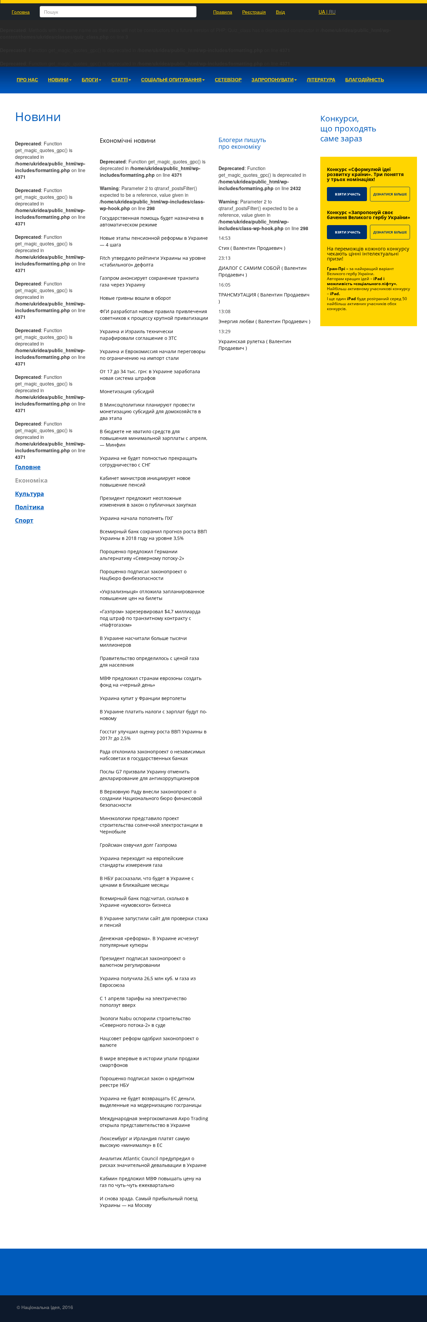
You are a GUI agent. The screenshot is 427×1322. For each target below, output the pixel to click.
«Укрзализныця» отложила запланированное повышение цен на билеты (152, 594)
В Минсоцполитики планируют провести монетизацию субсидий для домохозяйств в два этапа (150, 411)
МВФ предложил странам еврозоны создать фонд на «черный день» (150, 681)
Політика (29, 507)
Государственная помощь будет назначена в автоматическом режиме (151, 221)
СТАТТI (119, 79)
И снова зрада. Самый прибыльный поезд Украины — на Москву (148, 1201)
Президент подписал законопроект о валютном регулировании (142, 961)
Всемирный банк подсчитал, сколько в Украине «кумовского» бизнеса (144, 901)
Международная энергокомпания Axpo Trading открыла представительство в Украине (154, 1121)
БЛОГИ (90, 79)
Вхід (280, 11)
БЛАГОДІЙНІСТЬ (364, 79)
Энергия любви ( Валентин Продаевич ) (264, 321)
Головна (21, 11)
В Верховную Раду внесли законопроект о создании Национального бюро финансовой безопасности (151, 798)
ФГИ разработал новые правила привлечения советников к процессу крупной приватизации (154, 314)
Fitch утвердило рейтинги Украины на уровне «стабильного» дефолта (153, 261)
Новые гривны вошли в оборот (135, 298)
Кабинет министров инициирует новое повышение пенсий (145, 481)
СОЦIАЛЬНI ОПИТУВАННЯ (171, 79)
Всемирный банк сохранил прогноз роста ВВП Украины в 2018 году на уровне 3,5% (153, 534)
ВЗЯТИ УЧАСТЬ (347, 194)
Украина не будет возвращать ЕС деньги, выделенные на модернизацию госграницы (150, 1101)
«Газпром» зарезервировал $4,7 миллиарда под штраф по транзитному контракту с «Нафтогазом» (150, 618)
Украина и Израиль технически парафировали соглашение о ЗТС (138, 334)
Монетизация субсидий (127, 391)
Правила (222, 11)
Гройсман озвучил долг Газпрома (138, 845)
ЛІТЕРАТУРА (321, 79)
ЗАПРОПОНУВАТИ (273, 79)
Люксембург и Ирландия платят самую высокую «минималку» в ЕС (145, 1141)
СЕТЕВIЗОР (228, 79)
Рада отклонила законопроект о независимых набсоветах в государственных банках (152, 754)
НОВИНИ (58, 79)
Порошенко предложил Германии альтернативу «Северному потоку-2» (142, 554)
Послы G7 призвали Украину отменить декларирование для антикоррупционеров (149, 774)
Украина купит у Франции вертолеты (143, 698)
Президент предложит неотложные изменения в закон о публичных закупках (148, 501)
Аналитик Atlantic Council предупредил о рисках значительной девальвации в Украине (153, 1161)
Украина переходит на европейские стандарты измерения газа (141, 861)
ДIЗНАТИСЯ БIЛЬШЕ (390, 194)
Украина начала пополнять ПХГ (136, 518)
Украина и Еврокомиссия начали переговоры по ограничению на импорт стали (152, 354)
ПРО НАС (27, 79)
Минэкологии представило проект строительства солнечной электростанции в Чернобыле (151, 825)
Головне (28, 467)
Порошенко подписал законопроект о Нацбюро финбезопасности (143, 574)
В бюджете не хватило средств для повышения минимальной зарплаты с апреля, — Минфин (153, 438)
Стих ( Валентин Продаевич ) (252, 248)
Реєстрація (254, 11)
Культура (29, 494)
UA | (327, 11)
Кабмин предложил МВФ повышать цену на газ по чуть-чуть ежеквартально (150, 1181)
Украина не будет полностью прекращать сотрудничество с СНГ (148, 461)
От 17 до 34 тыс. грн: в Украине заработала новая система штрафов (150, 374)
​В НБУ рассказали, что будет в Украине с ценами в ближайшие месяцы (147, 881)
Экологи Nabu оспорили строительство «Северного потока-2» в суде (145, 1021)
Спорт (24, 520)
